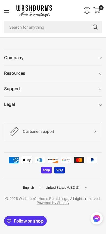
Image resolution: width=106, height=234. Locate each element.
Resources (14, 73)
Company (14, 57)
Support (12, 88)
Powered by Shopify (53, 202)
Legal (9, 104)
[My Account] (87, 10)
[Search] (95, 27)
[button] (97, 219)
